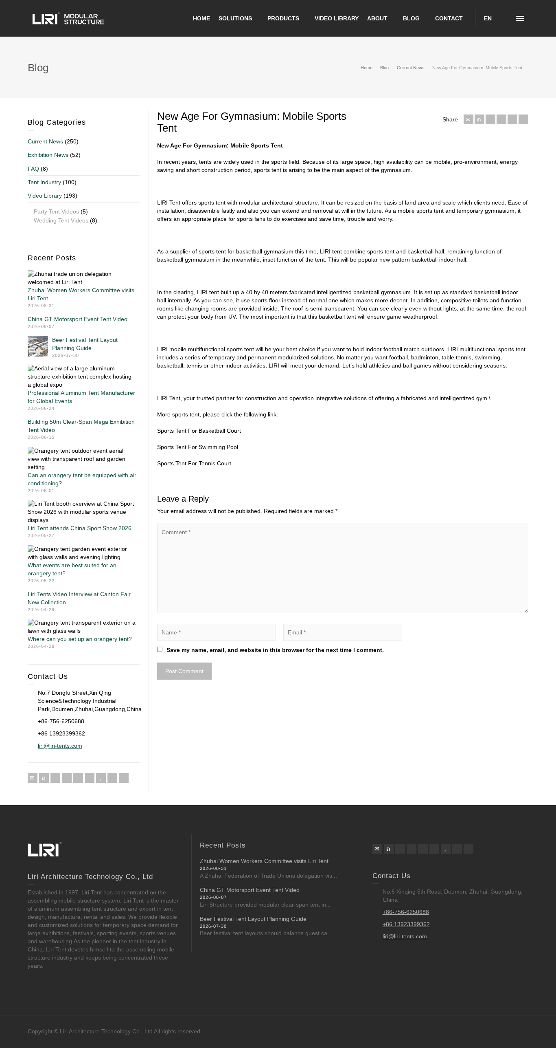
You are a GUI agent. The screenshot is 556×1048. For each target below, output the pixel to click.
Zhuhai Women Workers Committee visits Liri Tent (264, 861)
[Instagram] (89, 778)
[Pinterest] (501, 119)
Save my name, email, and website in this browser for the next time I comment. (275, 650)
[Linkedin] (512, 119)
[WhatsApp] (112, 778)
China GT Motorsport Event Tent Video (77, 319)
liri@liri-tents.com (60, 745)
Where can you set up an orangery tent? (80, 639)
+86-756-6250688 (406, 912)
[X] (479, 119)
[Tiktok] (124, 778)
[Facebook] (490, 119)
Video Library (45, 195)
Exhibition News (48, 155)
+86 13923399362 (406, 924)
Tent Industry (44, 182)
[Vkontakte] (523, 119)
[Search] (504, 18)
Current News (45, 141)
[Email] (468, 119)
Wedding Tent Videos (61, 220)
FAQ (33, 168)
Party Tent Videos (56, 211)
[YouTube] (101, 778)
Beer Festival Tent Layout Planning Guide (253, 919)
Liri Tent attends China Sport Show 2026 (79, 528)
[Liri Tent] (68, 18)
